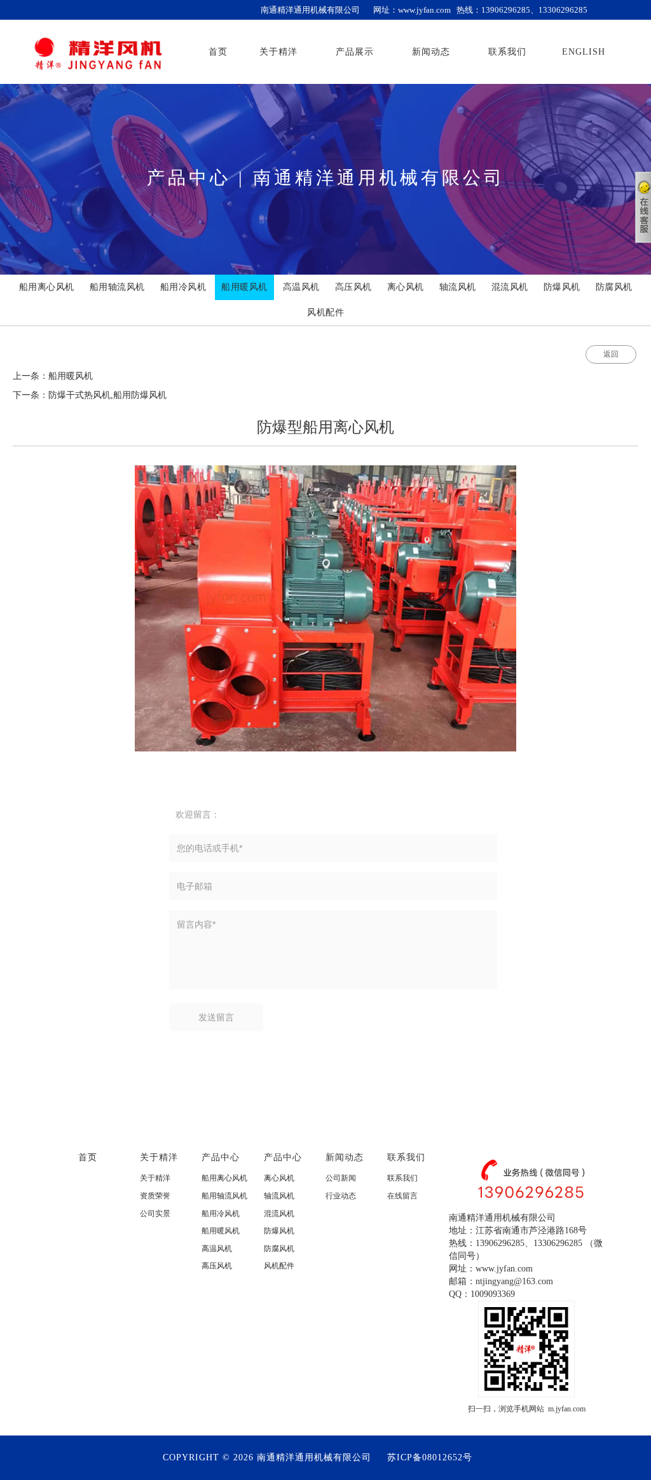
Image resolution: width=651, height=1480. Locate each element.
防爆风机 (279, 1230)
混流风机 (279, 1213)
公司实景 (155, 1213)
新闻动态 (345, 1157)
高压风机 (217, 1265)
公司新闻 (341, 1178)
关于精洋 (159, 1157)
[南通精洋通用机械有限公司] (97, 52)
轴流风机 (279, 1195)
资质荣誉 (155, 1195)
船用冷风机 (221, 1213)
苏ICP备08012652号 (429, 1457)
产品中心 (221, 1157)
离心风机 (279, 1178)
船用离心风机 (224, 1178)
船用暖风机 (221, 1230)
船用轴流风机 (224, 1195)
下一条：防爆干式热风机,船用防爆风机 (90, 395)
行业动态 (341, 1195)
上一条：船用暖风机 (53, 376)
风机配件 (279, 1265)
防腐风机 (279, 1248)
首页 (87, 1157)
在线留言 (402, 1195)
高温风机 (217, 1248)
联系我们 (406, 1157)
